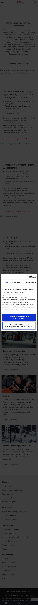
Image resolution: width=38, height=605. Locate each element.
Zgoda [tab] (6, 282)
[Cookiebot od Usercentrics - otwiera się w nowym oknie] (27, 277)
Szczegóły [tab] (16, 282)
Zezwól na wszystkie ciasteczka (19, 317)
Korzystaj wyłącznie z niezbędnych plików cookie (19, 325)
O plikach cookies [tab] (29, 282)
